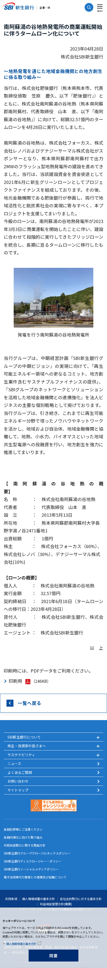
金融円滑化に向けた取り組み (23, 837)
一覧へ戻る (29, 703)
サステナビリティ (21, 754)
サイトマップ (17, 790)
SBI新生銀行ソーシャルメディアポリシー (31, 869)
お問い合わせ (17, 781)
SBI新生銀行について (24, 737)
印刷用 (15, 681)
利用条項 (11, 899)
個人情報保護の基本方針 (21, 944)
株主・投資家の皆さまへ (26, 745)
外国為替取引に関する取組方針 (25, 845)
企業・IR (45, 7)
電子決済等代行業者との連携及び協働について (35, 877)
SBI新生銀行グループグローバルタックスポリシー (37, 853)
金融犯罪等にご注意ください (23, 829)
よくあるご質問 (19, 772)
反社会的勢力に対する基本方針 (81, 899)
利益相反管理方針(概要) (56, 904)
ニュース (14, 763)
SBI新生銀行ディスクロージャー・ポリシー (32, 861)
